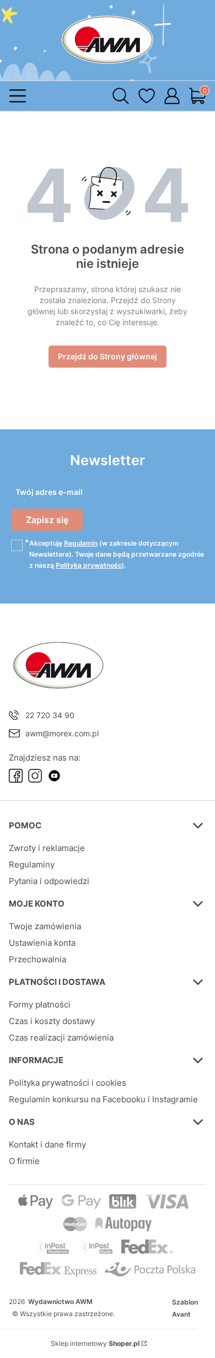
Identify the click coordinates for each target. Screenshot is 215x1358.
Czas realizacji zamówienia (61, 1037)
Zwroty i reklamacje (47, 848)
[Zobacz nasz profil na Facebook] (16, 776)
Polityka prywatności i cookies (67, 1082)
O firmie (24, 1161)
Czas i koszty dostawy (52, 1021)
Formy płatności (40, 1004)
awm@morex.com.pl (62, 733)
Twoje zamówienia (45, 926)
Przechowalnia (37, 959)
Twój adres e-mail (49, 492)
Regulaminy (32, 864)
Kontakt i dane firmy (47, 1144)
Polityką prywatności (89, 565)
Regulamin (81, 543)
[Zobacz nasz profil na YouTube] (54, 776)
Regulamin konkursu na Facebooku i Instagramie (103, 1099)
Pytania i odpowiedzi (49, 881)
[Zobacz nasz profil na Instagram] (35, 776)
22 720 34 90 (49, 715)
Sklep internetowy (95, 1343)
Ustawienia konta (42, 942)
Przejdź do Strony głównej (107, 356)
